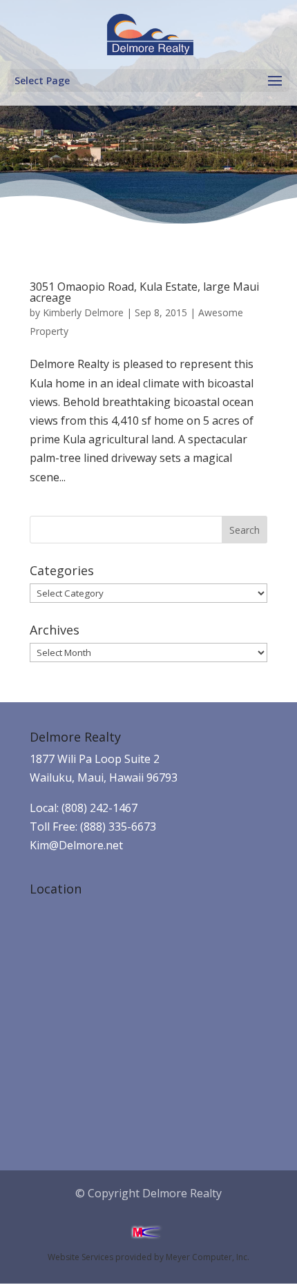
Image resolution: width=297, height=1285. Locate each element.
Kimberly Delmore (83, 312)
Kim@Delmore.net (76, 845)
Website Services (80, 1257)
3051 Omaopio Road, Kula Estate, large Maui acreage (144, 292)
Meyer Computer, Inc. (207, 1257)
